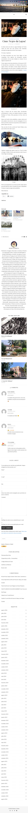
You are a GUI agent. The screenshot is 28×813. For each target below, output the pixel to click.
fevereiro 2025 (4, 654)
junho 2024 (4, 673)
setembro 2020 (4, 796)
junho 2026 (4, 616)
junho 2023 (4, 701)
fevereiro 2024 (4, 682)
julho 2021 (3, 764)
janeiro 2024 (4, 685)
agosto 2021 (4, 761)
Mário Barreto (6, 236)
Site (2, 484)
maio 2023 (3, 704)
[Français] (20, 1)
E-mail (3, 477)
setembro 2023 (4, 692)
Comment (3, 497)
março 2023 (4, 711)
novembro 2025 (5, 632)
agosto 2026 (4, 610)
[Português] (25, 1)
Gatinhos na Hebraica (6, 564)
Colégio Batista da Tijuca (7, 561)
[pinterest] (16, 1)
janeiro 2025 (4, 657)
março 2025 (4, 651)
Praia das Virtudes (17, 217)
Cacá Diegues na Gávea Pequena (16, 585)
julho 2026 (3, 613)
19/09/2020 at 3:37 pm (11, 425)
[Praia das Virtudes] (18, 213)
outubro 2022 (4, 726)
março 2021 (4, 777)
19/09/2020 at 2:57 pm (11, 393)
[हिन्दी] (21, 1)
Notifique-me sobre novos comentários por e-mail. (12, 520)
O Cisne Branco (4, 217)
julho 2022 (3, 736)
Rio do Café (4, 567)
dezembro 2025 (4, 629)
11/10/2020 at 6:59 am (11, 443)
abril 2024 (3, 679)
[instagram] (10, 1)
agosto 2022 (4, 733)
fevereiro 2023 (4, 714)
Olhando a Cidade (14, 5)
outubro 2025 (4, 635)
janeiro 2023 (4, 717)
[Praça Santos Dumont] (6, 225)
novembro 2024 (5, 663)
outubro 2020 (4, 792)
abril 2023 (3, 707)
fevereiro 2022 (4, 745)
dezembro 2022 (4, 720)
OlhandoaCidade (14, 39)
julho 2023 (3, 698)
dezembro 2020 (4, 786)
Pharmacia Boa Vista (6, 555)
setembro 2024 (4, 670)
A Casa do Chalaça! (6, 381)
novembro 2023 (5, 689)
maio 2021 (3, 770)
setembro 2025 (4, 638)
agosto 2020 (4, 799)
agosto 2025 (4, 641)
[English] (19, 1)
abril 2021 (3, 774)
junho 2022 (4, 739)
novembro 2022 (5, 723)
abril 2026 (3, 619)
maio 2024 (3, 676)
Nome (3, 469)
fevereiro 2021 (4, 780)
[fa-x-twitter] (12, 1)
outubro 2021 (4, 755)
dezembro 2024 (4, 660)
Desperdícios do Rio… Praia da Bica (9, 558)
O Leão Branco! (10, 595)
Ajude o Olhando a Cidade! (7, 544)
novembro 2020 (5, 789)
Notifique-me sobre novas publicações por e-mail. (12, 524)
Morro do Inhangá (6, 336)
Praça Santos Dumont (6, 228)
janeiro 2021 (4, 783)
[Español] (26, 1)
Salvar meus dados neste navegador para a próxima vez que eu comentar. (13, 493)
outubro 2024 (4, 666)
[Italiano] (22, 1)
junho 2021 (4, 767)
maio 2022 (3, 742)
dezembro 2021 (4, 748)
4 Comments (17, 44)
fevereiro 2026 (4, 622)
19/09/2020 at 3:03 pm (11, 411)
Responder (10, 395)
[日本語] (24, 1)
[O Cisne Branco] (6, 213)
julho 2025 (3, 644)
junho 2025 (4, 648)
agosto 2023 (4, 695)
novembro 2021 (5, 752)
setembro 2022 (4, 729)
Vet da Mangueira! (6, 358)
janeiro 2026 (4, 626)
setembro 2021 (4, 758)
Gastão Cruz (4, 598)
